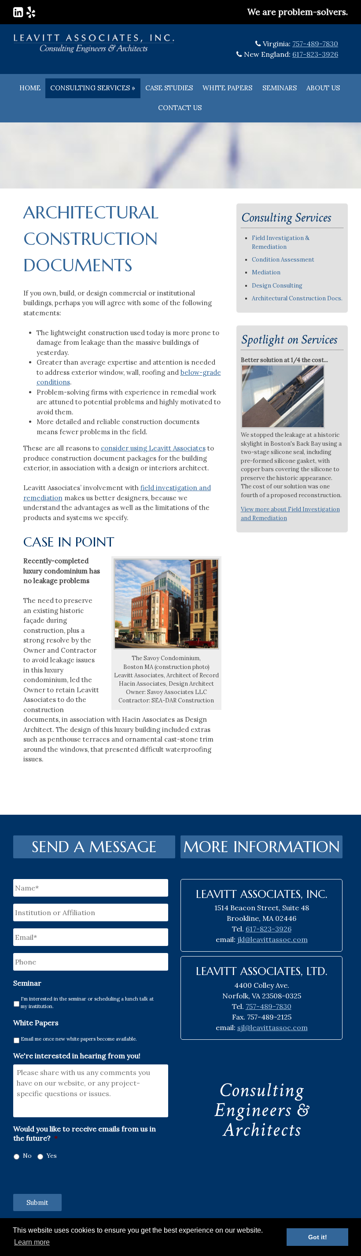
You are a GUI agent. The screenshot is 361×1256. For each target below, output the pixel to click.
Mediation (266, 272)
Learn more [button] (32, 1242)
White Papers (227, 88)
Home (30, 88)
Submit (37, 1202)
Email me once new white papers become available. (79, 1039)
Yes (52, 1156)
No (27, 1156)
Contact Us (180, 107)
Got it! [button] (317, 1237)
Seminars (279, 88)
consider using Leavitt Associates (153, 448)
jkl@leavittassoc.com (272, 939)
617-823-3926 (315, 54)
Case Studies (169, 88)
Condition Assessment (283, 259)
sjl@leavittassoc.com (272, 1027)
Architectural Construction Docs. (297, 298)
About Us (323, 88)
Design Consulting (277, 285)
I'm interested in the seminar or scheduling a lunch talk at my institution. (87, 1002)
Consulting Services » (92, 88)
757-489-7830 (315, 43)
